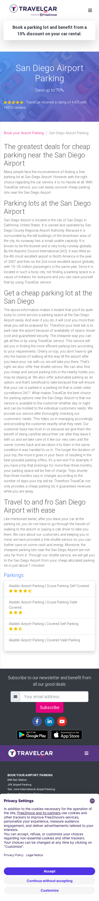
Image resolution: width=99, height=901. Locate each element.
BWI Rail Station (17, 779)
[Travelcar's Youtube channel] (62, 721)
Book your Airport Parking (24, 133)
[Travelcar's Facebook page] (37, 721)
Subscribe (49, 707)
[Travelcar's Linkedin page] (49, 721)
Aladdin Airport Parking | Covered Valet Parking (44, 640)
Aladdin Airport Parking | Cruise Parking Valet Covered (43, 605)
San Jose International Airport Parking (31, 789)
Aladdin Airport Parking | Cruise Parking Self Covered (49, 586)
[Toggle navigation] (90, 10)
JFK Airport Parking (19, 784)
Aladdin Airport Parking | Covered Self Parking (43, 624)
